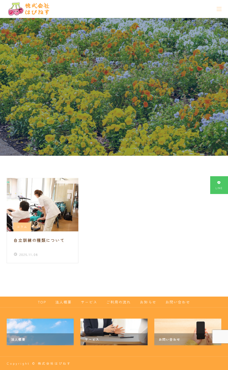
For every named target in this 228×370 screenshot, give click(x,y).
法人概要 (63, 302)
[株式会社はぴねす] (28, 9)
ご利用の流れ (118, 302)
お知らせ (148, 302)
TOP (42, 302)
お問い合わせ (177, 302)
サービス (89, 302)
